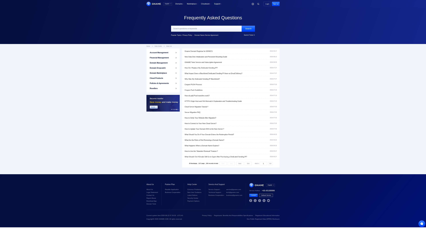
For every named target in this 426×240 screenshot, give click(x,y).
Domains (179, 4)
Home (148, 46)
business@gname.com (225, 195)
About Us (149, 189)
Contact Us (150, 195)
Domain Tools (151, 204)
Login (267, 4)
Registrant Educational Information (267, 215)
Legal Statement (152, 192)
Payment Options (193, 201)
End (248, 163)
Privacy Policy (187, 35)
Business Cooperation (172, 192)
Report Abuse (151, 198)
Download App (151, 201)
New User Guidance (194, 192)
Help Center (158, 46)
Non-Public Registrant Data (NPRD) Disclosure (263, 219)
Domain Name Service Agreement (206, 35)
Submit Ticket (249, 35)
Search (248, 29)
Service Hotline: (262, 190)
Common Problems (194, 189)
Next (239, 163)
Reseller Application (172, 189)
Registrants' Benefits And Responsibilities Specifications (233, 215)
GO (270, 163)
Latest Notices (192, 195)
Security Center (192, 198)
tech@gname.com (223, 192)
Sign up (275, 4)
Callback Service (266, 195)
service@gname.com (224, 189)
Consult (253, 195)
